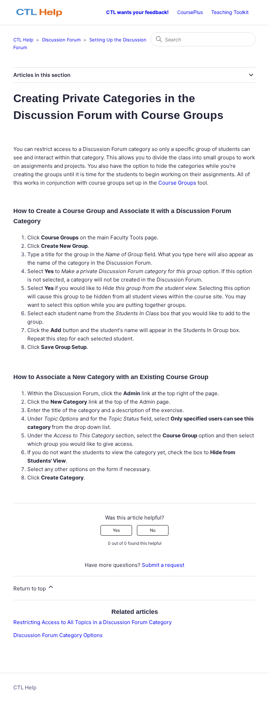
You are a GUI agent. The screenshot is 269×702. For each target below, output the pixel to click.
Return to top (30, 588)
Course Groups (177, 182)
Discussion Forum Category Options (58, 635)
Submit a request (163, 565)
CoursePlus (190, 12)
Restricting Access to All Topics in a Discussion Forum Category (92, 622)
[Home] (42, 12)
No (153, 530)
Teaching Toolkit (230, 12)
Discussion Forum (61, 39)
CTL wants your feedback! (137, 12)
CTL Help (23, 39)
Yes (116, 530)
